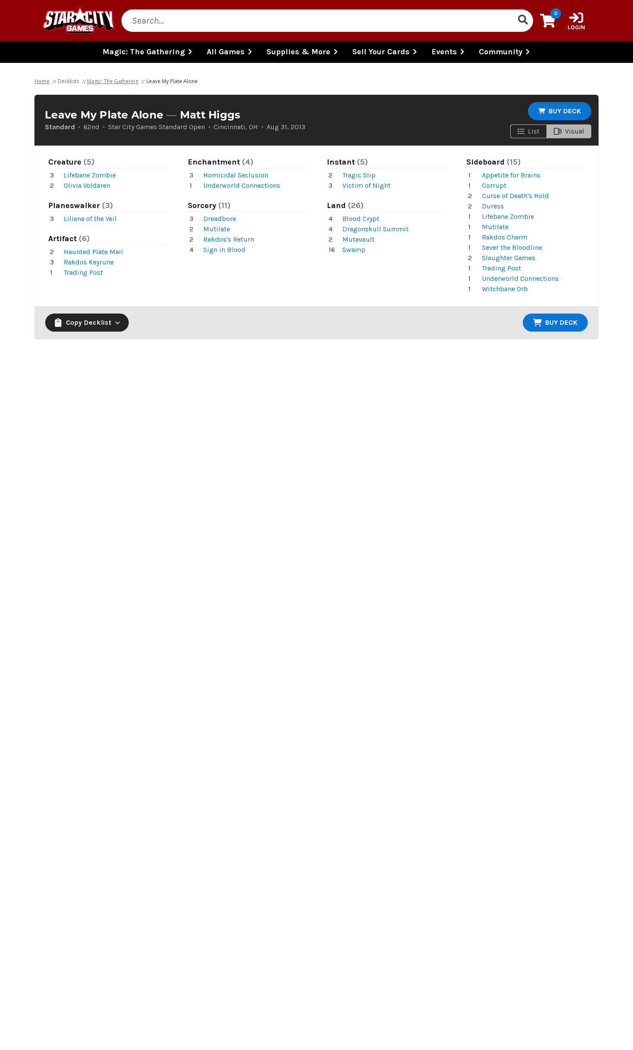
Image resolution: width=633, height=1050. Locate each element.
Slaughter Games (508, 258)
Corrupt (494, 185)
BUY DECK (565, 111)
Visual (574, 131)
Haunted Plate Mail (93, 252)
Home (42, 81)
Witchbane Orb (505, 289)
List (534, 131)
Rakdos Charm (505, 237)
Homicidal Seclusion (235, 175)
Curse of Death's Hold (515, 196)
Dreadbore (219, 218)
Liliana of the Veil (90, 218)
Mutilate (216, 229)
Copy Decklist (89, 322)
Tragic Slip (358, 175)
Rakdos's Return (228, 239)
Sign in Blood (224, 249)
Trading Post (83, 272)
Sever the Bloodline (512, 247)
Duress (493, 206)
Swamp (354, 249)
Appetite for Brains (511, 175)
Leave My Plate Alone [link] (172, 81)
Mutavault (358, 239)
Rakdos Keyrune (89, 262)
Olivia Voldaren (87, 185)
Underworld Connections (241, 185)
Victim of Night (366, 185)
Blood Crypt (360, 218)
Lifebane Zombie (90, 175)
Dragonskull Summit (375, 229)
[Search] (522, 20)
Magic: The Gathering (112, 81)
